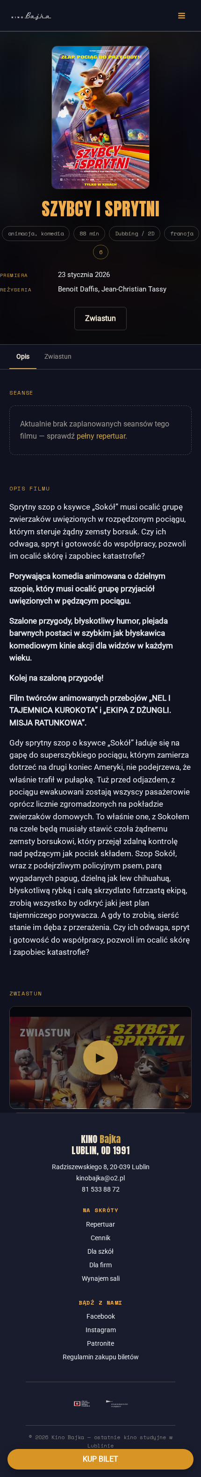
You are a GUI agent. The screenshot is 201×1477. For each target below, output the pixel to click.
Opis (22, 356)
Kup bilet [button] (100, 1459)
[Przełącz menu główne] (182, 16)
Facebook (100, 1316)
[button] (100, 1057)
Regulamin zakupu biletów (101, 1357)
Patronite (100, 1343)
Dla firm (100, 1265)
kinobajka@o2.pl (100, 1178)
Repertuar (100, 1224)
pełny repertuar (101, 436)
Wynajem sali (101, 1278)
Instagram (101, 1330)
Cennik (100, 1238)
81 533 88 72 (101, 1189)
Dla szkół (100, 1251)
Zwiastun (100, 318)
